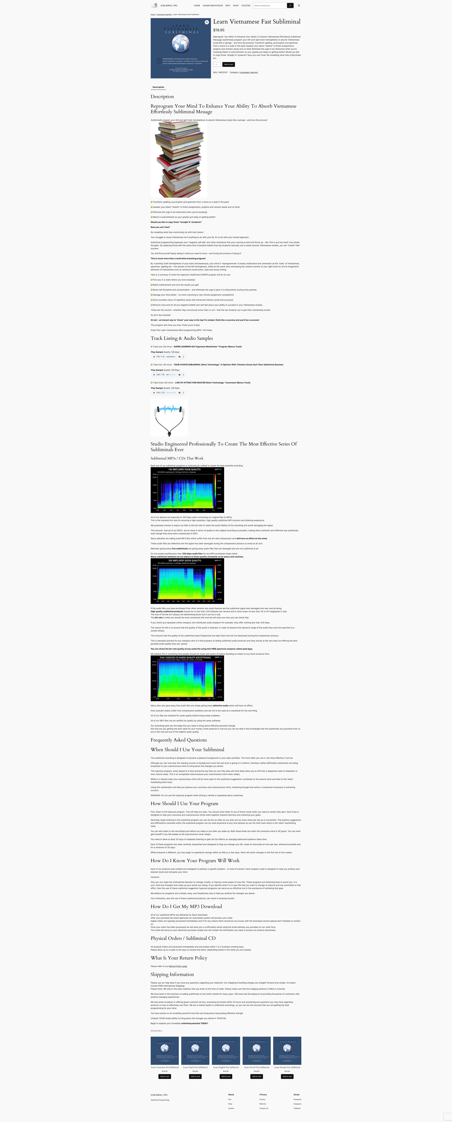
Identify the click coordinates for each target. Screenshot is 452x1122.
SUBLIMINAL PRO (169, 5)
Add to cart (228, 64)
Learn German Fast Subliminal (287, 1067)
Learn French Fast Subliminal (256, 1067)
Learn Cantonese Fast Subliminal (165, 1067)
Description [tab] (158, 87)
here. (250, 649)
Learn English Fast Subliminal (226, 1067)
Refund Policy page (178, 966)
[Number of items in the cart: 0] (298, 5)
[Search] (290, 5)
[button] (207, 22)
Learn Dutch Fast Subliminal (195, 1067)
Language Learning (164, 14)
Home (153, 14)
